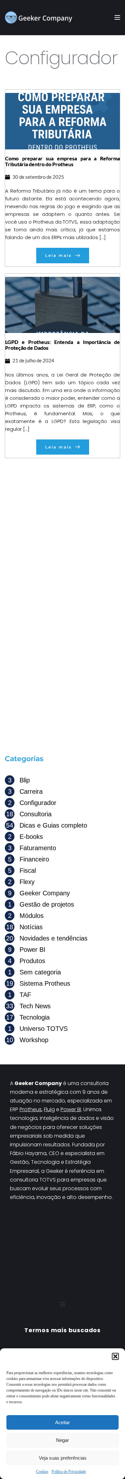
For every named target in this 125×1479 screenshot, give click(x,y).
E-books (25, 836)
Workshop (27, 1039)
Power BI (27, 949)
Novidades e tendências (47, 938)
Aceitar (62, 1422)
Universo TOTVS (38, 1028)
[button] (115, 1356)
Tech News (28, 1006)
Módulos (26, 915)
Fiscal (22, 870)
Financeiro (28, 859)
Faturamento (32, 847)
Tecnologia (28, 1017)
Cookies (42, 1471)
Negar (62, 1440)
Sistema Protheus (38, 983)
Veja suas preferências (63, 1458)
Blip (19, 780)
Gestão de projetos (41, 904)
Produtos (26, 960)
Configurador (32, 802)
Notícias (24, 927)
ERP (15, 1109)
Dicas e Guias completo (46, 825)
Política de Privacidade (69, 1471)
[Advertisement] (62, 531)
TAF (19, 994)
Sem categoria (34, 972)
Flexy (21, 881)
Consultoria (29, 814)
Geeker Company (39, 893)
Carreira (25, 791)
